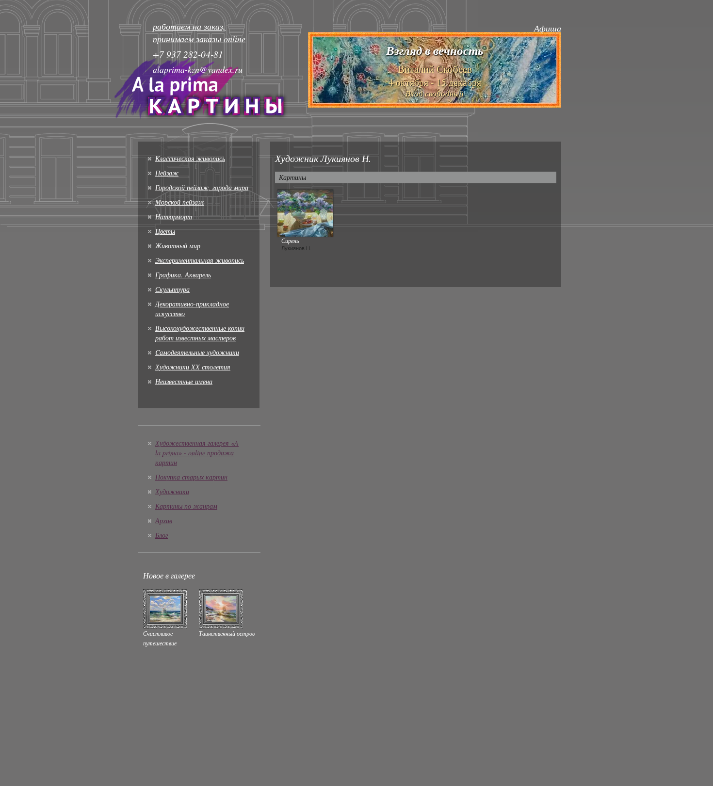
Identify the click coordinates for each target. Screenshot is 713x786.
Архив (163, 520)
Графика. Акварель (183, 274)
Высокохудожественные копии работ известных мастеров (199, 332)
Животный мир (177, 245)
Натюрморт (173, 216)
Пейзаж (166, 172)
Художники (172, 491)
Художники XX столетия (192, 366)
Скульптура (172, 289)
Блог (161, 535)
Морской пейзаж (179, 202)
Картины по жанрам (186, 506)
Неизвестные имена (183, 381)
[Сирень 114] (305, 212)
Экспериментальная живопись (199, 260)
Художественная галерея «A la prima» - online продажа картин (197, 452)
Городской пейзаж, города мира (201, 187)
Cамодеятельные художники (197, 352)
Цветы (165, 231)
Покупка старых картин (191, 476)
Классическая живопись (190, 158)
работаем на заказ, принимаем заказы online (199, 32)
